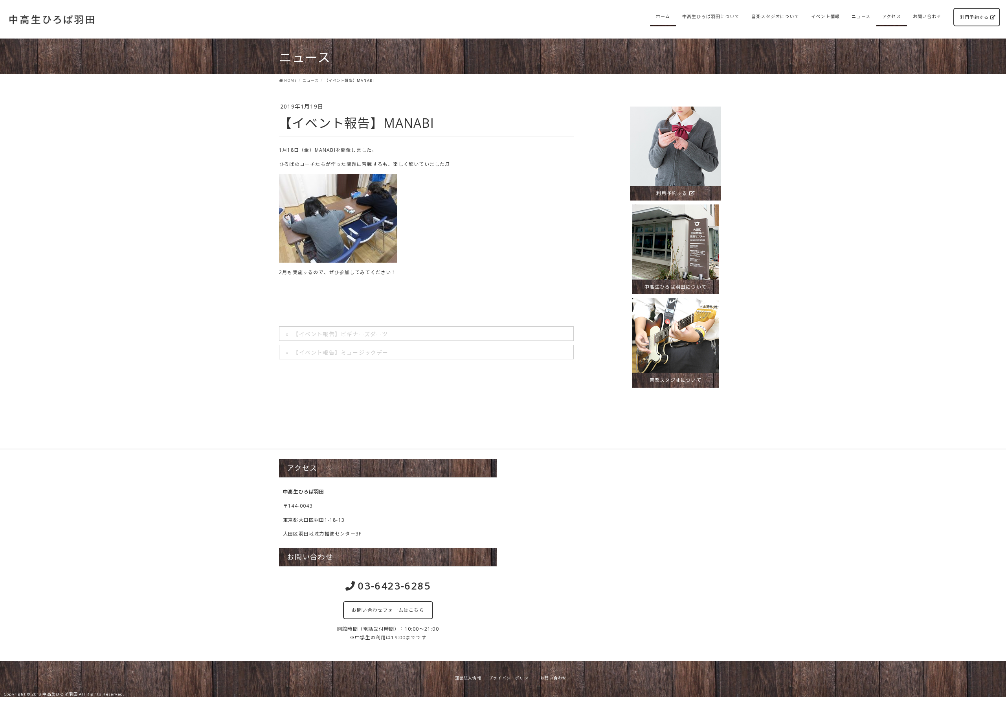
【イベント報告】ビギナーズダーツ (340, 334)
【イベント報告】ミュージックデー (340, 352)
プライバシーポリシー (511, 678)
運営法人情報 (468, 678)
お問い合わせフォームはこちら (388, 610)
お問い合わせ (553, 678)
